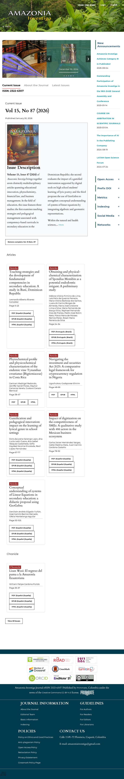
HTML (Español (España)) (22, 325)
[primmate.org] (87, 692)
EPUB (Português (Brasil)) (62, 337)
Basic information (29, 719)
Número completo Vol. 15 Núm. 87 (22, 242)
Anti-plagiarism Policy (29, 742)
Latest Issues (60, 85)
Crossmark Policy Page (29, 762)
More (61, 225)
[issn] (86, 660)
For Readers (86, 714)
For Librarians (87, 724)
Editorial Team (28, 714)
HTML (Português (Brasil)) (62, 343)
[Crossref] (37, 669)
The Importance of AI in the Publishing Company (108, 140)
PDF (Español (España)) (21, 313)
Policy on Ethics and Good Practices (35, 737)
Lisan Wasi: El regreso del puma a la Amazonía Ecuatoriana (25, 574)
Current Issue (11, 85)
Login (103, 5)
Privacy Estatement (27, 757)
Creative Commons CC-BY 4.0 (56, 692)
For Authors (85, 709)
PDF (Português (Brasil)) (61, 332)
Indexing (25, 724)
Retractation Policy (27, 752)
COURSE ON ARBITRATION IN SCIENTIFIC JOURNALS (108, 118)
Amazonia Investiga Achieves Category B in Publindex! (108, 59)
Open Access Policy (27, 747)
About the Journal (36, 85)
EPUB (23, 402)
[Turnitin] (86, 669)
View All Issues (14, 621)
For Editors (85, 719)
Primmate (82, 688)
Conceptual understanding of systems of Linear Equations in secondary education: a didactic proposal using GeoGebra (25, 496)
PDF (13, 402)
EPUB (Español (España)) (22, 319)
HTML (33, 402)
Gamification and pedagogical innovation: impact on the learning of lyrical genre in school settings (25, 425)
